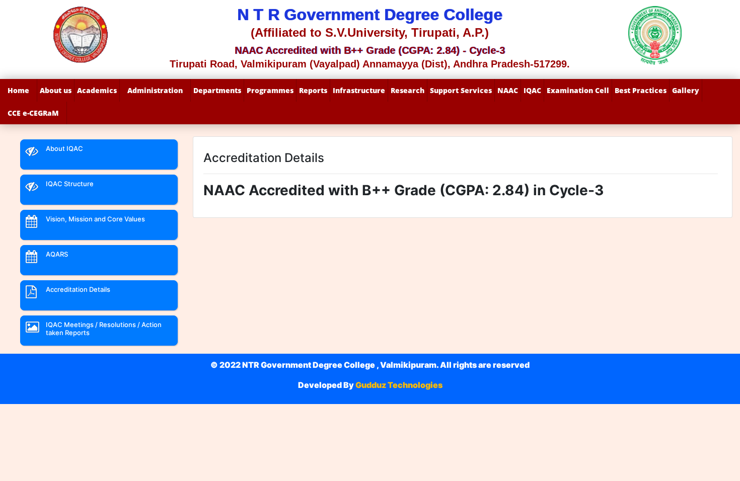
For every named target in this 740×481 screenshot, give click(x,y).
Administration (155, 90)
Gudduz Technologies (398, 385)
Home (18, 90)
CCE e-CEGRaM (33, 113)
